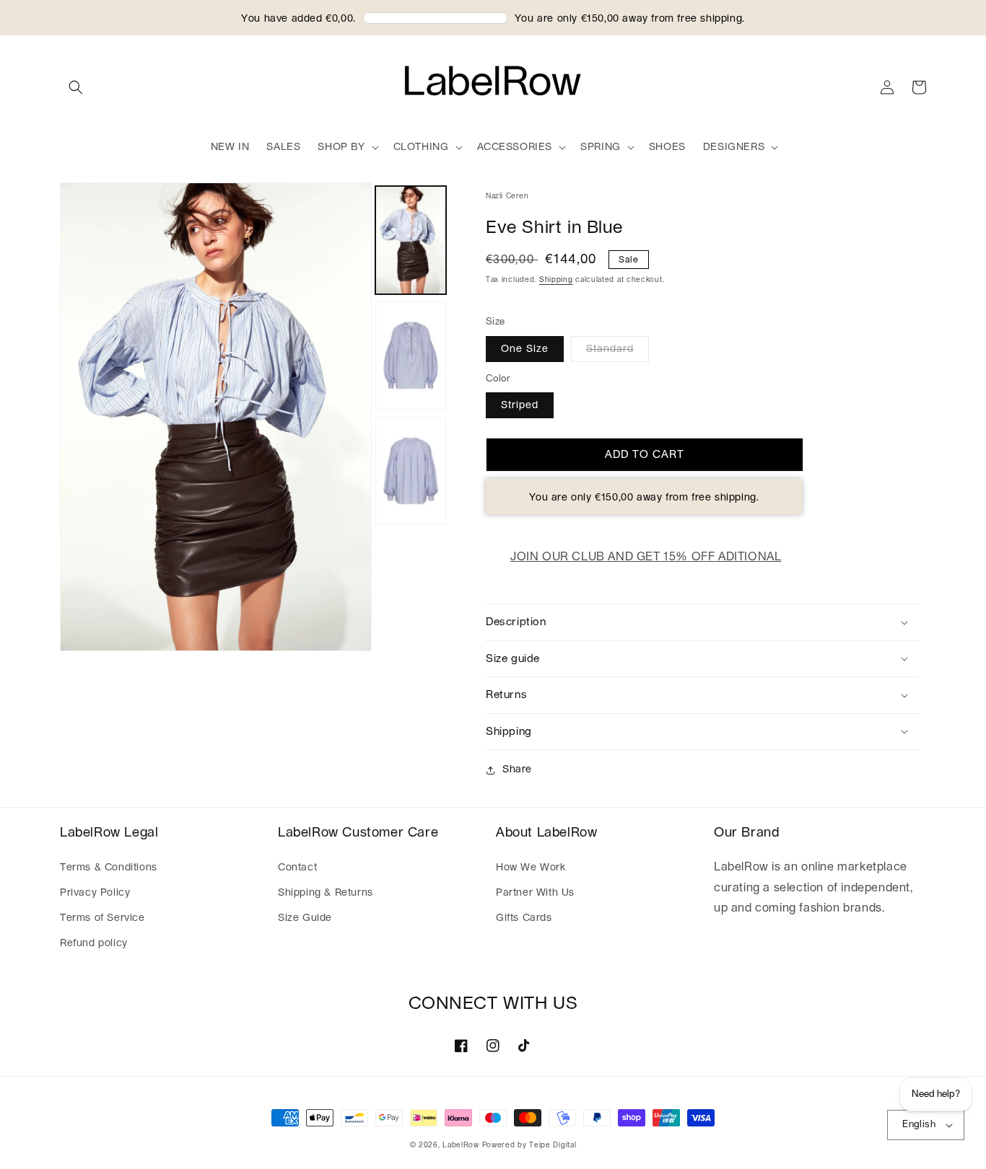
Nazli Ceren (507, 196)
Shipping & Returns (325, 893)
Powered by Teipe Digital (529, 1145)
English (918, 1124)
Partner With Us (535, 893)
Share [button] (517, 769)
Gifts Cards (524, 918)
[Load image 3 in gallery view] (410, 471)
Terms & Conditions (108, 868)
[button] (76, 87)
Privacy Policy (95, 893)
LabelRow (460, 1145)
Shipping (556, 279)
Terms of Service (102, 918)
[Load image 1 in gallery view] (410, 240)
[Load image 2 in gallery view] (410, 355)
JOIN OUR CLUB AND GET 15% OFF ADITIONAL (645, 557)
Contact (297, 868)
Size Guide (305, 918)
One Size (525, 349)
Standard (610, 349)
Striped (519, 405)
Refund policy (94, 943)
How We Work (531, 868)
